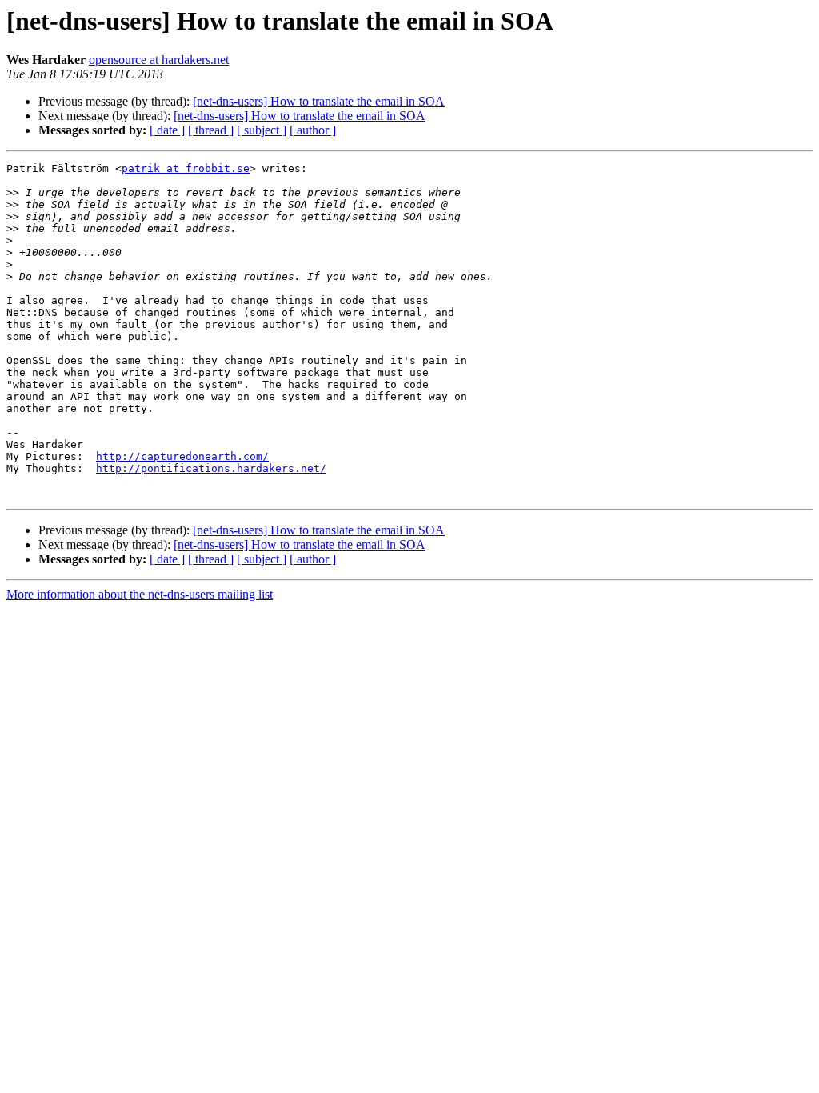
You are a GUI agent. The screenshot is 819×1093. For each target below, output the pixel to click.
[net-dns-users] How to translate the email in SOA (319, 101)
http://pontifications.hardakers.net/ (211, 468)
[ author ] (313, 130)
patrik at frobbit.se (186, 168)
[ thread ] (211, 130)
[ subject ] (261, 130)
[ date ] (167, 130)
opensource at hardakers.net (159, 59)
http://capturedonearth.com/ (182, 456)
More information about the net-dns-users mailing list (139, 594)
